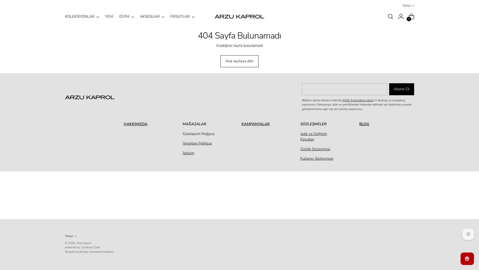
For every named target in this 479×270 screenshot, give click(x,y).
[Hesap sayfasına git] (401, 17)
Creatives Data (90, 247)
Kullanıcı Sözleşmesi (316, 158)
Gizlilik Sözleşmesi (315, 149)
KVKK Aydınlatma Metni (358, 100)
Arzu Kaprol (83, 243)
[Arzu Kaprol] (239, 17)
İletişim (188, 153)
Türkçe (406, 6)
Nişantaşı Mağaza (197, 143)
